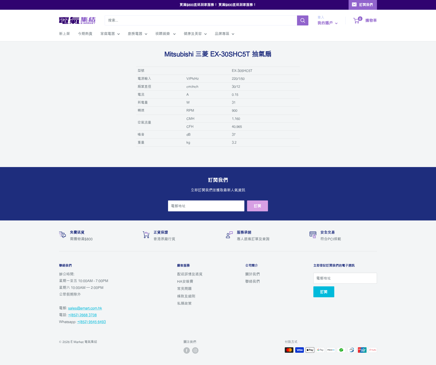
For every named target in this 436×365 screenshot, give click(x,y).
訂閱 (257, 206)
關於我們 (252, 274)
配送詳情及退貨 (190, 274)
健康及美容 (193, 33)
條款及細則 (186, 296)
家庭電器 (107, 33)
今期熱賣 (85, 33)
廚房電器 (135, 33)
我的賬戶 (325, 23)
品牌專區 (222, 33)
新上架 (64, 33)
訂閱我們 (366, 4)
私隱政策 (184, 303)
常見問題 (184, 288)
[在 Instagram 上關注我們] (195, 350)
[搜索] (302, 20)
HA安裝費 (185, 281)
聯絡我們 (252, 281)
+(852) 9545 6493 (91, 321)
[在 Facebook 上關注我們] (186, 350)
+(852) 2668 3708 (82, 315)
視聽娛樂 (163, 33)
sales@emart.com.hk (85, 308)
